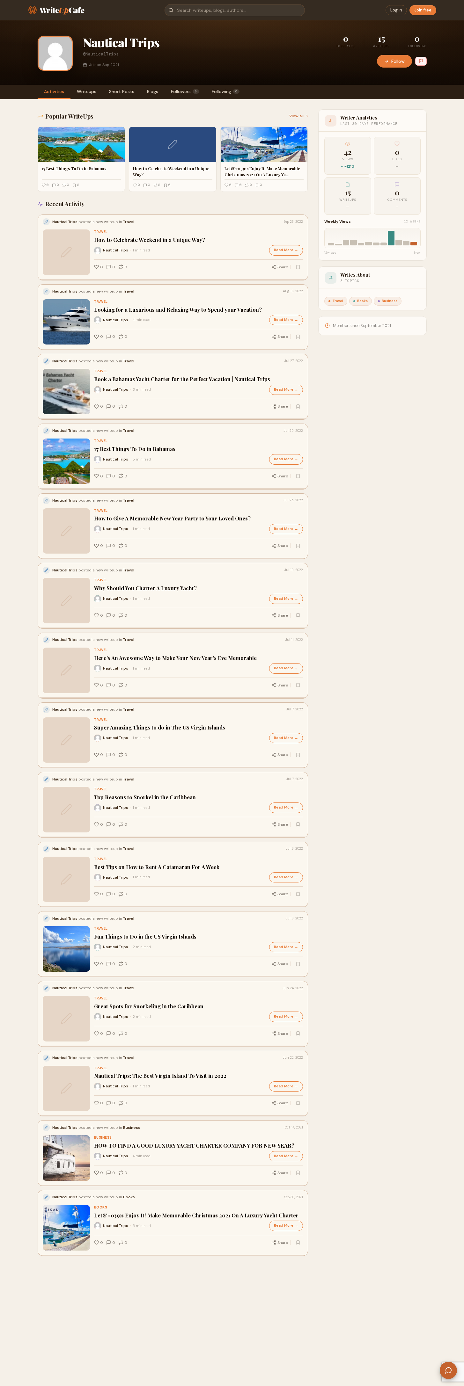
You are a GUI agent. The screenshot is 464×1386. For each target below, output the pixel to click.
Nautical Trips (115, 250)
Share (282, 267)
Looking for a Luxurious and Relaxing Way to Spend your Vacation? (178, 309)
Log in (396, 10)
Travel (101, 232)
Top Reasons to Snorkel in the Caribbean (145, 797)
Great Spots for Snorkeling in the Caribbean (148, 1006)
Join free (422, 10)
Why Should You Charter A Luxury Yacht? (145, 588)
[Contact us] (448, 1370)
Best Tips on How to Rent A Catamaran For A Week (156, 867)
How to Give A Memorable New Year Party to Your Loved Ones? (172, 518)
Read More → (286, 250)
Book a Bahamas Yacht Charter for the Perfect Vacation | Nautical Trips (182, 379)
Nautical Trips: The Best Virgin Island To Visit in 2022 (160, 1075)
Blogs (152, 91)
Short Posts (121, 91)
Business (103, 1138)
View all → (298, 116)
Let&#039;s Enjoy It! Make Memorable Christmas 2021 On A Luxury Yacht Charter (196, 1215)
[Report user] (421, 61)
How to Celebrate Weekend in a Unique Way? (149, 239)
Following (224, 91)
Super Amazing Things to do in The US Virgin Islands (159, 727)
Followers (184, 91)
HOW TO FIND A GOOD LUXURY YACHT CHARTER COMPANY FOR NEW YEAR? (194, 1145)
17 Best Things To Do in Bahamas (134, 449)
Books (100, 1207)
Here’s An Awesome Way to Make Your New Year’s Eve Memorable (175, 658)
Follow (398, 61)
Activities (54, 91)
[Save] (298, 267)
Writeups (86, 91)
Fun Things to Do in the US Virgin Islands (145, 936)
